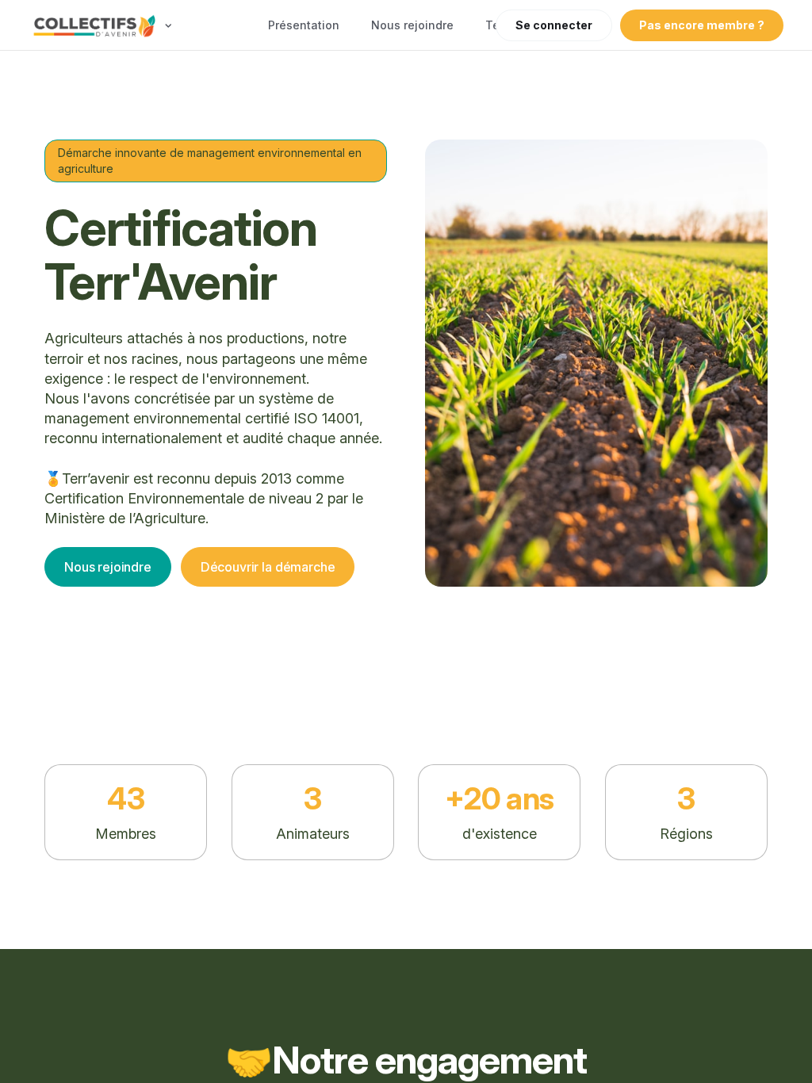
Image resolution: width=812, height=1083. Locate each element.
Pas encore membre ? (701, 25)
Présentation (303, 25)
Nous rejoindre (412, 25)
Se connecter (553, 25)
